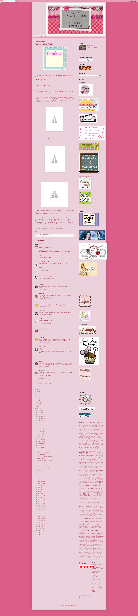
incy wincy (95, 481)
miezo (86, 499)
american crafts (90, 425)
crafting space (96, 446)
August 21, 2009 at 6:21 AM (45, 257)
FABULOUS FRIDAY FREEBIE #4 (44, 451)
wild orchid (85, 556)
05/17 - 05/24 (41, 493)
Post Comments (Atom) (46, 383)
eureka (95, 466)
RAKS (100, 517)
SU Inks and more (89, 540)
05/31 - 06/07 (41, 489)
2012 (37, 403)
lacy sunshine (89, 488)
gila (39, 243)
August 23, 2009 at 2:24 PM (45, 357)
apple (93, 426)
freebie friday (41, 236)
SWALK (100, 540)
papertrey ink (98, 509)
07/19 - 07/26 (41, 476)
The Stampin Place (96, 545)
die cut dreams (94, 454)
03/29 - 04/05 (41, 507)
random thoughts (83, 518)
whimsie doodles (95, 554)
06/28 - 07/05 (41, 482)
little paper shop (89, 492)
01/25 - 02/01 (41, 525)
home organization (98, 478)
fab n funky (100, 466)
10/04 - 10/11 (40, 434)
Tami (40, 361)
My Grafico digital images (97, 502)
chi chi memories (90, 443)
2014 (37, 399)
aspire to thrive (82, 428)
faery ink (94, 467)
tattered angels (81, 543)
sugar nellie (95, 540)
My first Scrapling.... (41, 454)
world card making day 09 (83, 559)
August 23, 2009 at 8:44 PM (45, 366)
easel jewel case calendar (90, 463)
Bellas (93, 432)
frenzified (80, 471)
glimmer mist (99, 473)
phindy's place (99, 512)
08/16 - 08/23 (41, 447)
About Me (40, 37)
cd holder (101, 440)
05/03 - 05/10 (41, 497)
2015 (37, 397)
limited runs (98, 491)
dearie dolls (95, 450)
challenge (91, 442)
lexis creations (96, 490)
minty (97, 499)
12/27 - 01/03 (41, 410)
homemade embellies (82, 479)
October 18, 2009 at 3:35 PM (45, 375)
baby (85, 429)
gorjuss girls (85, 474)
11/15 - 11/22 (40, 422)
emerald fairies (87, 466)
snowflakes (100, 532)
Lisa (39, 303)
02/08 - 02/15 (41, 521)
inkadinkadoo (85, 482)
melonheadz (92, 497)
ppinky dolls (81, 516)
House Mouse (90, 480)
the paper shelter (100, 544)
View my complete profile (92, 49)
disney (102, 458)
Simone (40, 284)
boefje (97, 437)
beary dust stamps (98, 430)
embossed (82, 466)
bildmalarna (87, 433)
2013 (37, 401)
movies (90, 502)
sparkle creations (82, 533)
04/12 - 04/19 (40, 503)
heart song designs (96, 477)
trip (86, 549)
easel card (83, 463)
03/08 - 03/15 (41, 513)
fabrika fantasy (88, 467)
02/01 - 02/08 (41, 523)
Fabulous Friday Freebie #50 (43, 453)
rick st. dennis (97, 520)
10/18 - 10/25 (40, 430)
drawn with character (92, 462)
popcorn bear (91, 514)
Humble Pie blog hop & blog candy (44, 462)
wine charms (81, 558)
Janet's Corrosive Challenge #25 (44, 468)
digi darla (100, 454)
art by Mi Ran (98, 426)
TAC (95, 541)
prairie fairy (87, 516)
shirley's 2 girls (95, 529)
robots (81, 521)
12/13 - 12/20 (41, 414)
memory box (98, 497)
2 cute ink (81, 423)
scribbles (80, 527)
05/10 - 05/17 (40, 495)
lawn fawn (97, 488)
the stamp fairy (84, 546)
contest (93, 444)
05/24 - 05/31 (41, 491)
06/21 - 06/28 (41, 484)
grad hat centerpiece (93, 474)
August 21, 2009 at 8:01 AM (44, 289)
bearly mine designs (87, 430)
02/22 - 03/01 (41, 517)
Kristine (40, 370)
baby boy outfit (90, 429)
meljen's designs (82, 497)
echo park (82, 465)
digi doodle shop (82, 455)
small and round (93, 532)
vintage (86, 552)
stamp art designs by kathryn (96, 535)
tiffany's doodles (89, 548)
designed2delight (83, 453)
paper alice (81, 508)
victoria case (81, 552)
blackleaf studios (91, 435)
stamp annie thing (85, 535)
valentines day (86, 551)
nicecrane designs (82, 505)
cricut (97, 447)
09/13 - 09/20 (41, 439)
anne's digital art (82, 426)
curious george (92, 448)
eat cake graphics (100, 463)
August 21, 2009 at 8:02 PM (45, 324)
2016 (37, 395)
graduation (81, 475)
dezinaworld (94, 452)
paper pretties (92, 508)
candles (95, 439)
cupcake (87, 448)
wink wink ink (95, 558)
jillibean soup (95, 484)
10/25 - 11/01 (40, 428)
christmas (96, 443)
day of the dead (89, 450)
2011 (37, 405)
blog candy (100, 435)
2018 (37, 391)
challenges (100, 442)
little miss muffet (82, 492)
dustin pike (100, 462)
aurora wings (98, 428)
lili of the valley (86, 491)
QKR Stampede (82, 517)
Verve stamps (98, 551)
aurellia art (91, 428)
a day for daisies (99, 423)
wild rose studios (91, 556)
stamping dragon (91, 537)
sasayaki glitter (94, 523)
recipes (93, 518)
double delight (94, 461)
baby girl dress (96, 429)
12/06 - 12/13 (41, 416)
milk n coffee (91, 499)
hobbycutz (92, 478)
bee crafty (88, 432)
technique (96, 543)
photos (80, 513)
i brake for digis (99, 479)
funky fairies (93, 471)
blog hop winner (98, 436)
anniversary (88, 426)
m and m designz (96, 492)
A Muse (82, 424)
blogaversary (81, 437)
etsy (92, 466)
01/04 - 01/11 (40, 530)
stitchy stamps (92, 539)
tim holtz (95, 548)
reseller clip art (90, 520)
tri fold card (82, 549)
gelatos (99, 471)
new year (96, 503)
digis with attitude (90, 457)
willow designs (99, 556)
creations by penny (89, 447)
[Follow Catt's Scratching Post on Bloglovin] (86, 61)
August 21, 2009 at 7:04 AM (44, 280)
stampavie (89, 536)
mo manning (85, 501)
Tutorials (96, 549)
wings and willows (88, 558)
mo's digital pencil (92, 501)
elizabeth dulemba (95, 465)
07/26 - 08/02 (41, 474)
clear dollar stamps (87, 444)
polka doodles (85, 514)
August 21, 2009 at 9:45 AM (45, 306)
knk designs (97, 487)
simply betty (81, 532)
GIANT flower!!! (40, 458)
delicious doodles (85, 451)
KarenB (40, 319)
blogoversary (87, 437)
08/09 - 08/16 (41, 470)
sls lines (87, 532)
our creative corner (89, 506)
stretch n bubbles (100, 539)
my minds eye (82, 503)
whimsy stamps (87, 555)
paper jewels (86, 508)
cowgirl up (88, 446)
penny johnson (86, 512)
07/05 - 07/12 (41, 480)
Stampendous (95, 536)
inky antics (92, 482)
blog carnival (84, 436)
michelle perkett (94, 498)
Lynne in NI (41, 346)
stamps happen (99, 537)
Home (35, 37)
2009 (37, 408)
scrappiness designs (98, 526)
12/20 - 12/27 (41, 412)
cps (91, 446)
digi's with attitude (82, 457)
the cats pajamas (83, 544)
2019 (37, 389)
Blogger (75, 605)
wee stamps (99, 552)
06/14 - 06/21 (41, 486)
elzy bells (101, 465)
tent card (101, 543)
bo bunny (92, 437)
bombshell (101, 437)
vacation (80, 551)
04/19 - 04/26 (41, 501)
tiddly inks (82, 548)
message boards (82, 498)
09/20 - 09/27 (41, 437)
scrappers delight (89, 526)
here (40, 322)
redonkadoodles (99, 518)
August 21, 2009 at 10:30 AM (45, 314)
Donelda (40, 337)
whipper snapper (95, 555)
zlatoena (90, 559)
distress (81, 459)
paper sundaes (89, 509)
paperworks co (81, 510)
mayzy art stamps (97, 495)
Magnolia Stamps (89, 494)
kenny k (85, 487)
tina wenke (101, 548)
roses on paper (96, 521)
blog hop (90, 436)
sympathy (91, 541)
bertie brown (81, 433)
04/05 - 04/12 (41, 505)
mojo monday (99, 501)
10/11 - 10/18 (40, 432)
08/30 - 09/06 (41, 443)
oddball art (83, 506)
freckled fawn (84, 470)
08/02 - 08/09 (41, 472)
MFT (88, 498)
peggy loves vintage (95, 510)
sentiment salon (93, 527)
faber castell (81, 467)
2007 (37, 535)
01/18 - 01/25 (40, 526)
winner (100, 558)
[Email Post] (53, 234)
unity (100, 549)
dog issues (89, 459)
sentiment (86, 527)
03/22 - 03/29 (41, 509)
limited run (92, 491)
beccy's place (81, 432)
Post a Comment (40, 378)
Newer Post (37, 381)
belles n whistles (99, 432)
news (101, 503)
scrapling (83, 526)
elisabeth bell (88, 465)
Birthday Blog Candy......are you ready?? (45, 466)
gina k (87, 473)
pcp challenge (88, 510)
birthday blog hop (98, 433)
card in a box (100, 439)
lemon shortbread (88, 490)
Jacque (40, 294)
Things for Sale (48, 37)
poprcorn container (98, 514)
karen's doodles (91, 485)
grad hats (100, 474)
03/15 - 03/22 (41, 511)
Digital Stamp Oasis (89, 458)
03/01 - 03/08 (41, 515)
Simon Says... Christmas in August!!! (45, 456)
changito (83, 443)
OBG (102, 505)
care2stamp (88, 440)
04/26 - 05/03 (41, 499)
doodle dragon (95, 459)
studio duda (82, 540)
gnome (80, 474)
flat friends (82, 469)
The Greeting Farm (91, 544)
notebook (98, 505)
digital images (82, 458)
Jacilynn (40, 311)
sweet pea (87, 541)
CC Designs (94, 440)
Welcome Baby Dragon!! (42, 449)
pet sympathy (92, 512)
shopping (100, 529)
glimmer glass (93, 473)
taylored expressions (89, 543)
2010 (37, 407)
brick (81, 439)
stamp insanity (83, 536)
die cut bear (87, 454)
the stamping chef (92, 547)
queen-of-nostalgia (43, 262)
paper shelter (99, 508)
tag (98, 541)
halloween (90, 475)
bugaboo (85, 439)
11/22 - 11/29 (40, 420)
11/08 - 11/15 (40, 424)
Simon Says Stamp (92, 531)
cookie (98, 444)
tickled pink (101, 547)
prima (93, 516)
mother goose (81, 502)
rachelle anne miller (93, 517)
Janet (40, 328)
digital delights (98, 457)
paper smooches (82, 509)
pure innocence (99, 516)
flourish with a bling (96, 469)
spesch (88, 533)
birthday (92, 433)
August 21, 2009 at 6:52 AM (45, 271)
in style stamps (89, 481)
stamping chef (84, 537)
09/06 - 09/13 (41, 441)
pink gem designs (95, 513)
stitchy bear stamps (83, 539)
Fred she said (90, 470)
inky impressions (99, 482)
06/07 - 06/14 (41, 487)
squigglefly (93, 533)
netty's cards (90, 503)
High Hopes (85, 478)
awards (80, 429)
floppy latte (88, 469)
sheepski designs (88, 529)
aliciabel (90, 424)
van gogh (92, 551)
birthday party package (83, 435)
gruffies (85, 475)
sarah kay (87, 523)
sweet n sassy (81, 541)
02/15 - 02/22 (41, 519)
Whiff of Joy (87, 554)
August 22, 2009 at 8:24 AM (45, 342)
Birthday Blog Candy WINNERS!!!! (44, 460)
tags (101, 541)
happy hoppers (88, 477)
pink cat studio (86, 513)
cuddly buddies (81, 448)
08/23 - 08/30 (41, 445)
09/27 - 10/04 (41, 436)
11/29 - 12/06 (41, 418)
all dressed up (96, 424)
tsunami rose (90, 549)
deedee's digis (100, 450)
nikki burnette (89, 505)
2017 (37, 393)
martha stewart (87, 495)
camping (91, 439)
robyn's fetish (87, 521)
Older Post (71, 381)
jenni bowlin (90, 484)
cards (81, 440)
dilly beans (97, 458)
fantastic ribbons (100, 467)
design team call (97, 451)
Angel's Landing (97, 425)
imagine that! (81, 481)
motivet (86, 502)
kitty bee (91, 487)
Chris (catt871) (91, 45)
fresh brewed (86, 471)
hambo (95, 475)
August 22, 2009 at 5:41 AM (45, 333)
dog (85, 459)
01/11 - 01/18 (40, 528)
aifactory (86, 424)
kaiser (83, 485)
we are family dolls (92, 552)
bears (93, 430)
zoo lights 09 (96, 559)
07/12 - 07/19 (40, 478)
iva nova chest (83, 484)
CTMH (101, 447)
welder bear (81, 554)
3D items (90, 423)
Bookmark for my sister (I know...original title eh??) (48, 464)
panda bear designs (98, 506)
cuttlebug (98, 448)
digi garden (89, 455)
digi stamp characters (98, 455)
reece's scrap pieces (82, 520)
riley (102, 520)
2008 (37, 533)
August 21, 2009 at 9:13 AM (45, 298)
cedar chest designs (84, 442)
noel (94, 505)
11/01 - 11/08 (40, 426)
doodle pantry (86, 461)
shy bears (81, 531)
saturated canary (93, 525)
